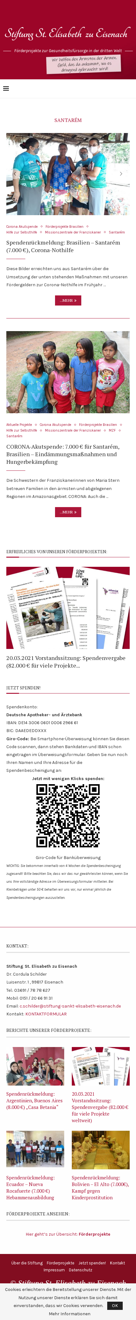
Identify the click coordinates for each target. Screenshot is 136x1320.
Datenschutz (80, 1270)
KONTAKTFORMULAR (46, 1014)
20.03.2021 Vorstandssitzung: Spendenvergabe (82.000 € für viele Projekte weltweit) (100, 1107)
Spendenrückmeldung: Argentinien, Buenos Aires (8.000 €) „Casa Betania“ (34, 1100)
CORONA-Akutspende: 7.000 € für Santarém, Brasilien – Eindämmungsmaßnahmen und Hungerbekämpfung (62, 454)
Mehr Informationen (69, 1314)
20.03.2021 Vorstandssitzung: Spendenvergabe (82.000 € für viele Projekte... (66, 661)
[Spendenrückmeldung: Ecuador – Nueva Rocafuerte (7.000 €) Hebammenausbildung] (35, 1150)
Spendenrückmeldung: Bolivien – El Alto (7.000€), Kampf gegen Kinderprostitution (100, 1187)
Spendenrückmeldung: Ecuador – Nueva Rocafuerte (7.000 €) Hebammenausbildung (30, 1187)
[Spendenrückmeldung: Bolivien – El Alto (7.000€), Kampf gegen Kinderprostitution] (101, 1150)
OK (115, 1305)
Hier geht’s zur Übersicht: (68, 1234)
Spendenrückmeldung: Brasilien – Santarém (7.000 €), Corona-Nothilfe (63, 246)
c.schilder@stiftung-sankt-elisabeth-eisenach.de (70, 1006)
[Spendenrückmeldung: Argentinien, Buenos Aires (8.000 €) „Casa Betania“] (35, 1066)
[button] (14, 173)
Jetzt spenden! (92, 1263)
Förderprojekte (60, 1263)
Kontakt (117, 1263)
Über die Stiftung (27, 1263)
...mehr (66, 300)
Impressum (54, 1270)
